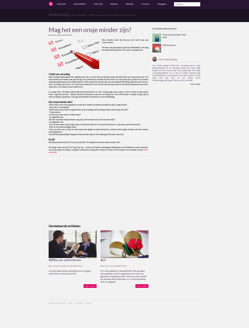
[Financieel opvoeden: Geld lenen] (156, 37)
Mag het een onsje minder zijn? (90, 29)
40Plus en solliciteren (65, 260)
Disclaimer (79, 303)
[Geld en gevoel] (156, 48)
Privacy (70, 303)
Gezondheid (80, 4)
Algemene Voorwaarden (57, 303)
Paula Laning (59, 14)
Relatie (114, 4)
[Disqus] (98, 188)
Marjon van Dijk (60, 266)
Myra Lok (109, 266)
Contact (145, 4)
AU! (103, 260)
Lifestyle (61, 4)
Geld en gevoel (168, 45)
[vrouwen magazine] (51, 4)
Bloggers (162, 4)
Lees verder (90, 286)
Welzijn (129, 4)
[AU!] (124, 257)
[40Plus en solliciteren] (73, 257)
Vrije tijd (98, 4)
